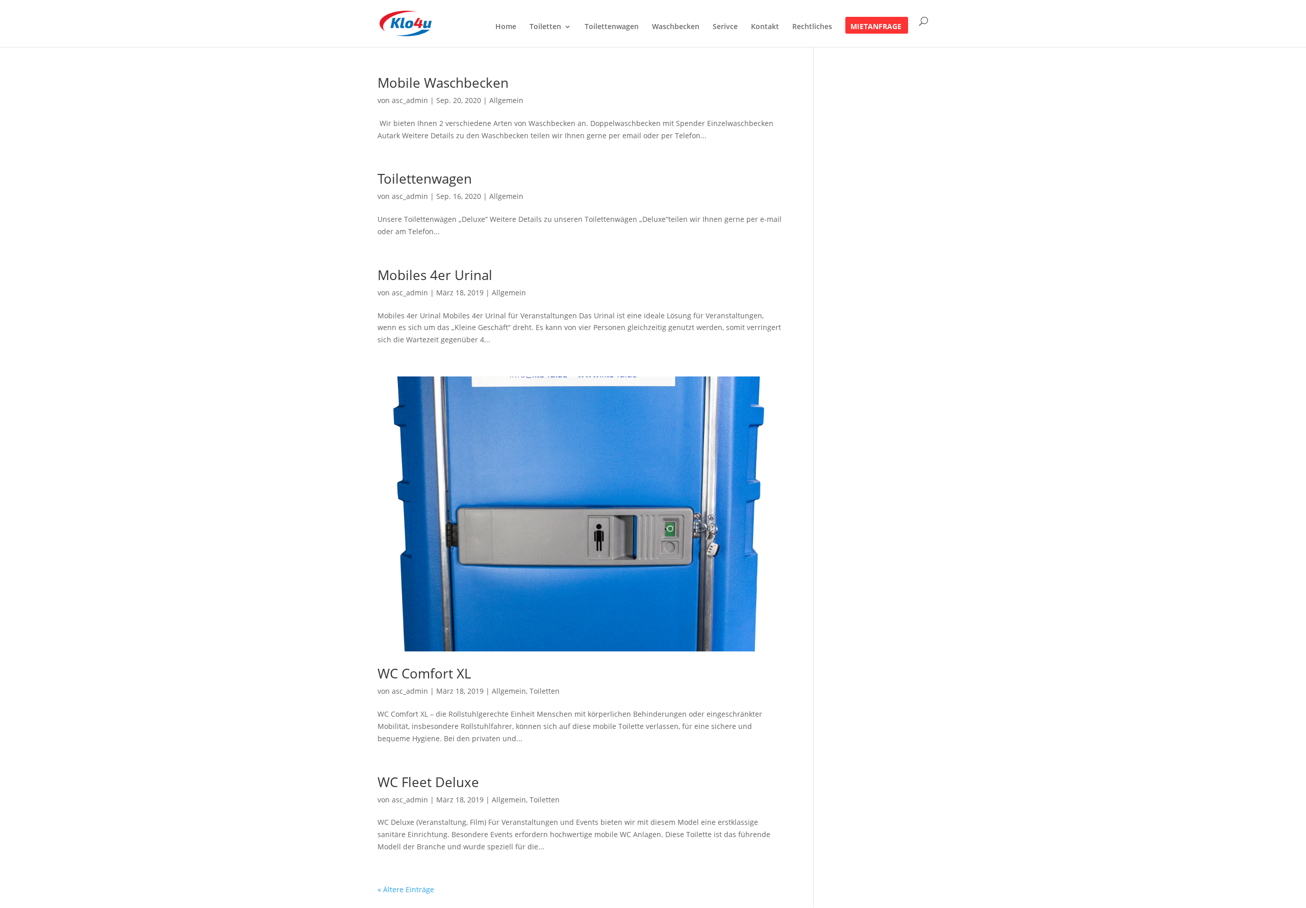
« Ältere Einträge (406, 889)
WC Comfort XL (424, 673)
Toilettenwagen (612, 27)
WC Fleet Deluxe (428, 782)
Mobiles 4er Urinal (435, 275)
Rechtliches (812, 27)
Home (505, 27)
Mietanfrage (875, 27)
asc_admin (410, 100)
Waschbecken (675, 27)
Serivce (725, 27)
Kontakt (765, 27)
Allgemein (506, 100)
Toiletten (545, 27)
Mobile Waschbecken (443, 82)
